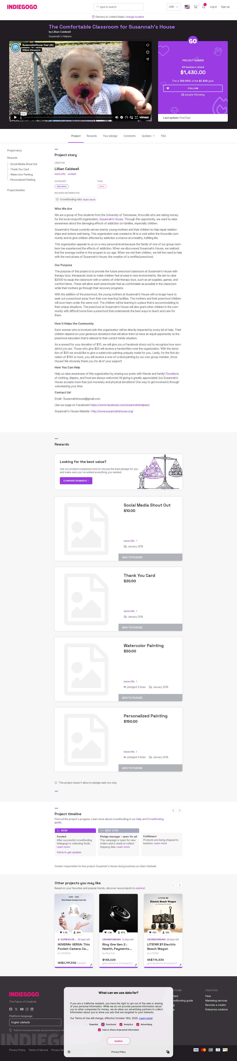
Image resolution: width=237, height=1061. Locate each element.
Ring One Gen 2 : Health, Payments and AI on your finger (118, 948)
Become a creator (215, 1004)
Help (139, 819)
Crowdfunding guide (181, 1000)
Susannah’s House (111, 219)
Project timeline (16, 190)
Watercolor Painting (21, 174)
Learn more (63, 846)
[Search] (98, 6)
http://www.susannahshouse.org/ (112, 411)
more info (60, 173)
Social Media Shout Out (23, 164)
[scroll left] (173, 810)
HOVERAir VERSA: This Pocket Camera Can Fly (74, 948)
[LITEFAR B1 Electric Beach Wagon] (163, 913)
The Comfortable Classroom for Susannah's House (112, 26)
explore (140, 888)
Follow (193, 88)
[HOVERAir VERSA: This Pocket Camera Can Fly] (74, 913)
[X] (16, 1009)
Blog (172, 1004)
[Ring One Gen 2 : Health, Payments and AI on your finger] (118, 913)
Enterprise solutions (216, 1009)
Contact (173, 996)
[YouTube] (22, 1009)
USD (171, 6)
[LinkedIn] (32, 1009)
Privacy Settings (60, 1049)
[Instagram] (27, 1009)
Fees (208, 996)
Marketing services (216, 1000)
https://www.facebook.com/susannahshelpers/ (120, 405)
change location (135, 16)
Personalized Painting (22, 179)
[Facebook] (10, 1009)
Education (62, 186)
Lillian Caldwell (61, 31)
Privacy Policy (17, 1049)
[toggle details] (92, 966)
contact (72, 173)
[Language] (187, 7)
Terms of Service (38, 1049)
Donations (172, 373)
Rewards (12, 157)
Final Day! (177, 117)
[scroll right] (179, 810)
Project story (14, 150)
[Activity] (204, 7)
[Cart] (196, 7)
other (101, 186)
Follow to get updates (69, 852)
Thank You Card (19, 169)
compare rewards (75, 480)
